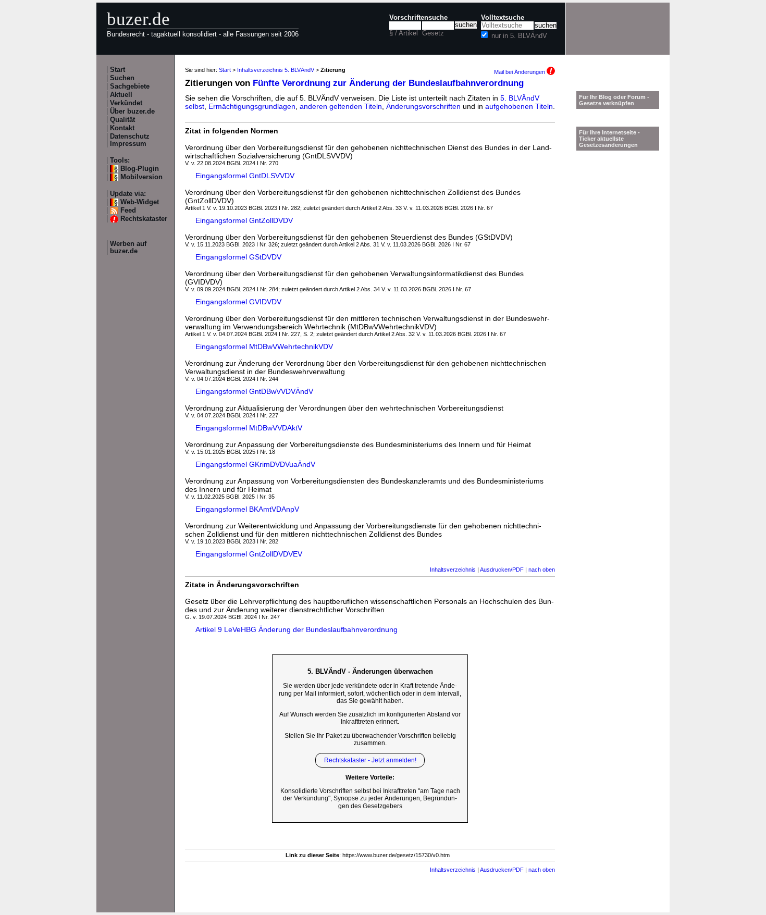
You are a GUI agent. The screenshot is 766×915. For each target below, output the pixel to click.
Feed (128, 210)
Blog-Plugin (139, 168)
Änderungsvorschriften (423, 106)
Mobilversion (141, 177)
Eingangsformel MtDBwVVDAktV (248, 428)
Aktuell (121, 94)
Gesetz (433, 33)
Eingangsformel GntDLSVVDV (244, 175)
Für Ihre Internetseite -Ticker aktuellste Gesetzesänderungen (609, 138)
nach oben (541, 569)
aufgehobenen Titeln (519, 106)
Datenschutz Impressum (130, 140)
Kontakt (122, 128)
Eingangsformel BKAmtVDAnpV (247, 509)
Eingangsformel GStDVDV (238, 257)
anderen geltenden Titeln (341, 106)
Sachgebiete (130, 86)
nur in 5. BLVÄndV (519, 36)
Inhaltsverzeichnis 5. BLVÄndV (275, 70)
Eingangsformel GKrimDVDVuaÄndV (255, 464)
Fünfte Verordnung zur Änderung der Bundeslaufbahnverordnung (388, 83)
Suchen (122, 78)
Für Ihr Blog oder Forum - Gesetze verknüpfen (614, 100)
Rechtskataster (143, 218)
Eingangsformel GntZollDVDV (244, 220)
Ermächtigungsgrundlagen (251, 106)
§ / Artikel (403, 33)
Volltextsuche (502, 17)
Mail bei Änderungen (520, 72)
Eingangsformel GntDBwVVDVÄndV (254, 391)
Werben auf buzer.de (128, 247)
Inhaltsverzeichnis (453, 569)
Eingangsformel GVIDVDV (238, 302)
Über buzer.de (132, 111)
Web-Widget (139, 202)
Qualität (122, 119)
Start (117, 69)
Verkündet (126, 103)
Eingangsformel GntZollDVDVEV (248, 554)
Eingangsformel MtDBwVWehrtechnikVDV (264, 346)
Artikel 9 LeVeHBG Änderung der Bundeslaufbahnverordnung (296, 629)
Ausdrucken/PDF (502, 569)
